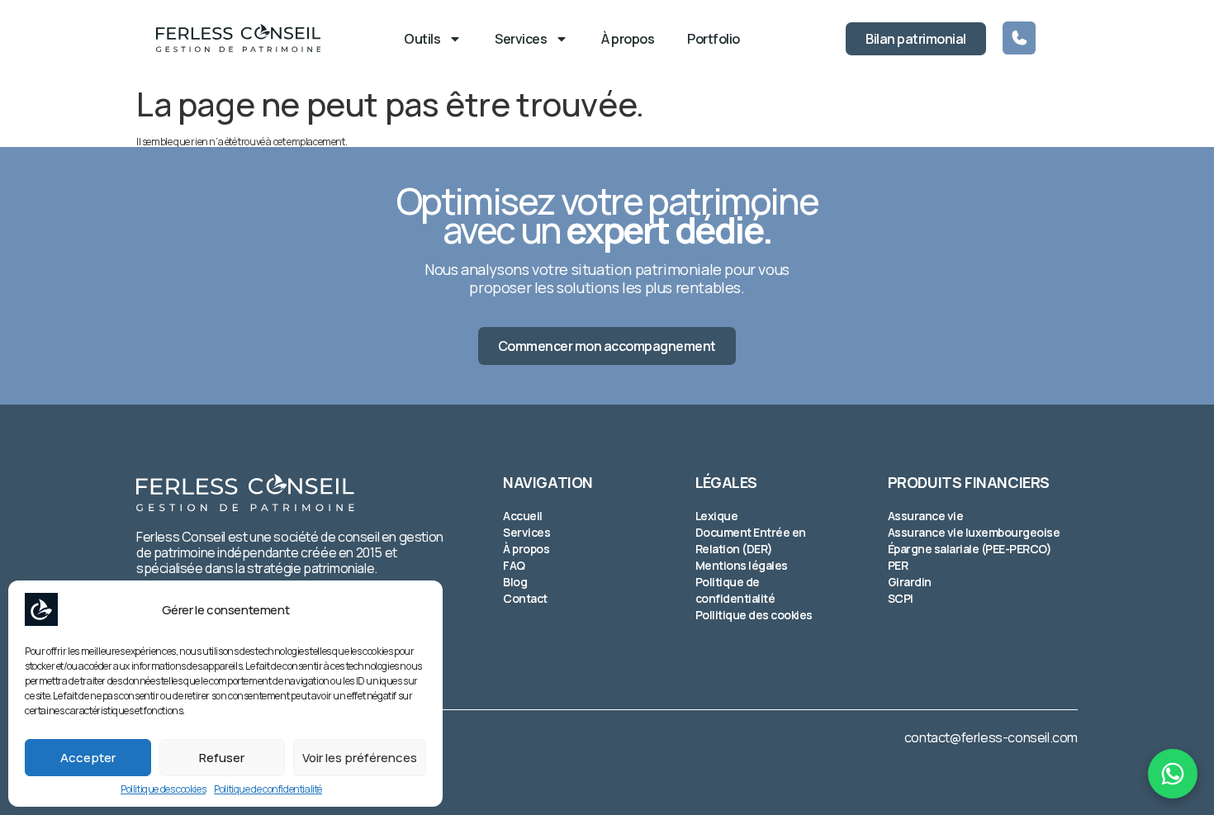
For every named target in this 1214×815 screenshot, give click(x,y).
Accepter (88, 757)
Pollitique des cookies (163, 789)
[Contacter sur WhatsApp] (1172, 773)
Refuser (221, 757)
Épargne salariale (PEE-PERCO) (970, 549)
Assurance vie (926, 516)
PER (898, 565)
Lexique (716, 516)
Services (521, 39)
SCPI (900, 598)
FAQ (514, 565)
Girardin (910, 582)
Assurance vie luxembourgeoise (974, 532)
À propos (627, 39)
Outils (422, 39)
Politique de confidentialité (268, 789)
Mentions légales (741, 565)
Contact (525, 598)
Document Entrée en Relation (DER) (750, 540)
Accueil (523, 516)
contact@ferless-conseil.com (991, 737)
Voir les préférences (359, 757)
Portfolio (713, 39)
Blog (515, 582)
